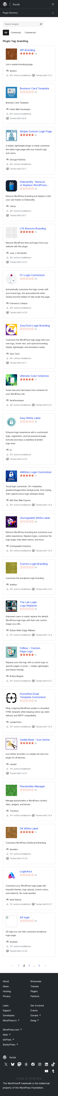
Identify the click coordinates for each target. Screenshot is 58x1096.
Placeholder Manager (32, 786)
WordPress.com (12, 1029)
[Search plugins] (41, 24)
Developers (8, 1015)
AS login (25, 917)
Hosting (7, 991)
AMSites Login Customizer (36, 472)
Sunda (12, 1057)
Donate (35, 1015)
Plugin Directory (10, 13)
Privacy (7, 996)
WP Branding (27, 50)
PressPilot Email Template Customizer (33, 695)
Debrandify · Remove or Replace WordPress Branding (33, 183)
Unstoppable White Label (35, 517)
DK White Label (29, 828)
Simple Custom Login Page (36, 131)
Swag (34, 1020)
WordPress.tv (11, 1020)
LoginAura (26, 871)
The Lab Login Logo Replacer (28, 604)
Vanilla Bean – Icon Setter (35, 739)
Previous (12, 965)
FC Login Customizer (32, 275)
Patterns (34, 996)
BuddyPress (10, 1044)
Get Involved (37, 1005)
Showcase (35, 981)
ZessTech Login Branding (35, 325)
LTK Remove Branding (33, 228)
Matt (7, 1034)
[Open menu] (53, 4)
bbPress (8, 1039)
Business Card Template (34, 88)
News (6, 986)
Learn (6, 1005)
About (6, 981)
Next (45, 965)
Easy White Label (30, 418)
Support (7, 1010)
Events (34, 1010)
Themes (34, 986)
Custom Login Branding (34, 563)
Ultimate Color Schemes (34, 375)
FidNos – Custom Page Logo (30, 650)
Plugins (34, 991)
